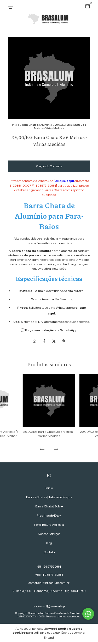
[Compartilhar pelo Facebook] (44, 341)
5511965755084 (49, 566)
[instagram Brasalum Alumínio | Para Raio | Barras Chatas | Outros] (49, 475)
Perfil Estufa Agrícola (49, 525)
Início (15, 124)
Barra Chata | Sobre (49, 506)
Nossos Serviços (49, 534)
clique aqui (64, 181)
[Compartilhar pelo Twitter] (54, 341)
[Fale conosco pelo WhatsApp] (88, 614)
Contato (49, 552)
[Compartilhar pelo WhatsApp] (34, 341)
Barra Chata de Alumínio (37, 124)
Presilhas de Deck (49, 515)
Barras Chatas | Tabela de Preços (49, 497)
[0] (86, 7)
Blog (49, 543)
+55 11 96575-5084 (49, 575)
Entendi (49, 637)
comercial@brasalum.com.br (49, 583)
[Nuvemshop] (49, 607)
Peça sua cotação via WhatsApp (51, 330)
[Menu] (11, 6)
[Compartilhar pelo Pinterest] (63, 341)
